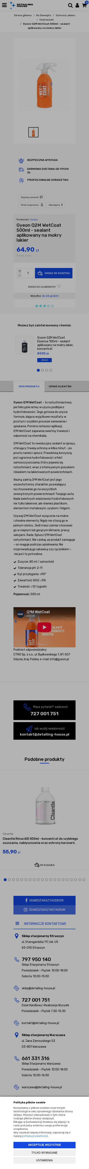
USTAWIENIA (44, 1160)
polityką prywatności (35, 1136)
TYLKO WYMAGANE (44, 1152)
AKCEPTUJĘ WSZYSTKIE (44, 1144)
